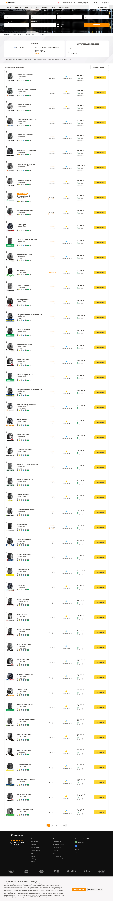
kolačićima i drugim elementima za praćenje (29, 893)
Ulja (37, 7)
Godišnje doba (8, 22)
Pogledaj (100, 77)
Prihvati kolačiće (79, 889)
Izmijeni (37, 53)
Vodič (53, 7)
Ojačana (61, 24)
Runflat (61, 26)
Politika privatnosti (36, 859)
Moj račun (105, 3)
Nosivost (59, 14)
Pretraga (96, 25)
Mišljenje (33, 844)
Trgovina (44, 7)
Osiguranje (34, 839)
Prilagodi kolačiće (95, 889)
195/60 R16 (73, 51)
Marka (6, 14)
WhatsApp (81, 842)
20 (64, 825)
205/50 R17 (73, 53)
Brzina (85, 14)
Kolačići (33, 862)
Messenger (81, 846)
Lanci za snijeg (29, 7)
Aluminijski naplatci (58, 844)
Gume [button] (8, 7)
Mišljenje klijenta (83, 3)
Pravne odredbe (35, 850)
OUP (32, 853)
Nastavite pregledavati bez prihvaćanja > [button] (102, 879)
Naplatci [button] (17, 7)
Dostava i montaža (63, 7)
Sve (71, 49)
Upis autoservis (35, 847)
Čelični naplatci (57, 841)
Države (33, 856)
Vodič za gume (35, 841)
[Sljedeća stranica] (67, 825)
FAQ (76, 852)
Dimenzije (34, 14)
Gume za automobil (58, 839)
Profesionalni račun (68, 3)
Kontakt (94, 3)
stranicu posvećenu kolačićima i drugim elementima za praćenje (34, 897)
